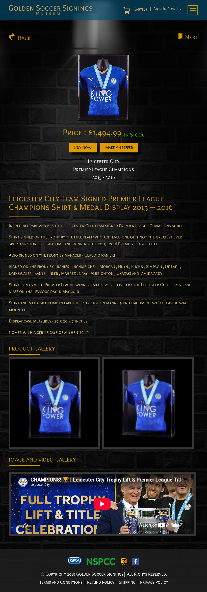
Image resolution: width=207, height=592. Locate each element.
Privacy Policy (154, 582)
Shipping (127, 582)
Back (24, 38)
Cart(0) (140, 9)
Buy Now (83, 147)
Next (191, 37)
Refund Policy (100, 582)
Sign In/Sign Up (167, 9)
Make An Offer (119, 147)
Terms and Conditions (61, 582)
